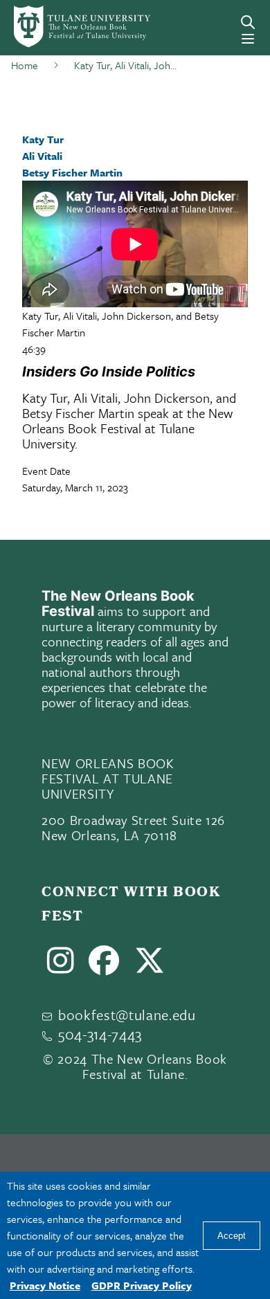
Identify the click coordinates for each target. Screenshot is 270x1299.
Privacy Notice (45, 1285)
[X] (149, 966)
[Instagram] (61, 966)
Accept (231, 1235)
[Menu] (248, 38)
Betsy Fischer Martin (72, 172)
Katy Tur (43, 139)
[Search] (248, 22)
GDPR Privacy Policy (141, 1285)
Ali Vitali (42, 155)
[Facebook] (104, 966)
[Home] (62, 27)
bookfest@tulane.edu (127, 1014)
